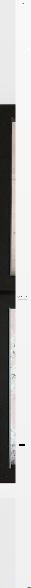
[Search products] (28, 49)
